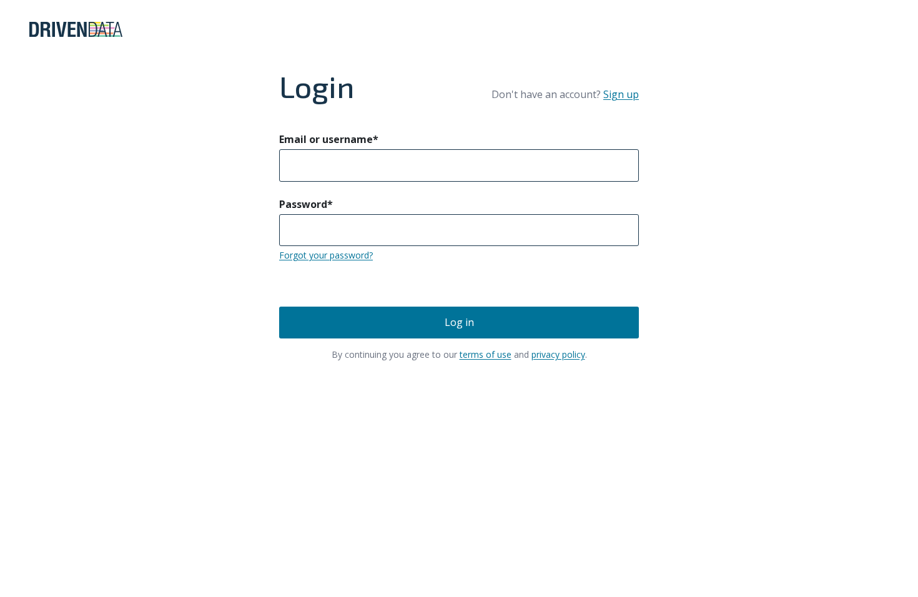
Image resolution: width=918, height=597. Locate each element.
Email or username (328, 139)
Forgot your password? (326, 255)
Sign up (621, 94)
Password (306, 204)
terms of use (485, 354)
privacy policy (558, 354)
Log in (459, 322)
